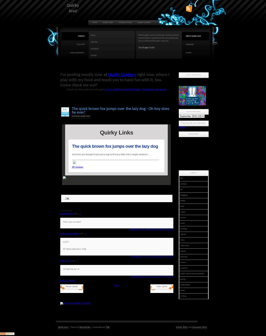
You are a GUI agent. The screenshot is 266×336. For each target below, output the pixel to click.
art (181, 190)
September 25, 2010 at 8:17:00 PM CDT (152, 276)
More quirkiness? (77, 53)
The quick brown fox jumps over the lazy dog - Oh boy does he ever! (120, 111)
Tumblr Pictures (125, 23)
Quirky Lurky (108, 23)
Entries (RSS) (182, 327)
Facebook (95, 49)
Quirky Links (116, 132)
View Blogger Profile (146, 47)
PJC (181, 178)
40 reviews (77, 167)
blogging (183, 195)
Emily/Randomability (69, 234)
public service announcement (192, 274)
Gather (93, 56)
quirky (182, 279)
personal (183, 257)
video (182, 291)
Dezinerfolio (85, 327)
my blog (183, 229)
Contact (81, 36)
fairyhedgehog (66, 214)
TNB (107, 327)
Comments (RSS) (199, 327)
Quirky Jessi (65, 261)
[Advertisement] (195, 153)
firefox (182, 201)
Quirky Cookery (144, 23)
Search (188, 53)
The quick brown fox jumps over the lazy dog (115, 146)
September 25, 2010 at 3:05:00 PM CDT (152, 256)
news (182, 240)
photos (183, 262)
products (184, 268)
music (182, 223)
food (182, 206)
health (182, 212)
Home (94, 23)
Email (93, 36)
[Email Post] (67, 198)
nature (183, 234)
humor (183, 218)
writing (183, 296)
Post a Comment (67, 281)
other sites (184, 246)
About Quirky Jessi (193, 36)
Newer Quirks (72, 287)
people (183, 251)
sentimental (185, 285)
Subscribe (190, 45)
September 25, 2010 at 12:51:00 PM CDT (151, 229)
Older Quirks (161, 287)
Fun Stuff (81, 45)
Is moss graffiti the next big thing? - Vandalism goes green (135, 89)
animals (183, 184)
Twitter (94, 42)
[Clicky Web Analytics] (7, 334)
